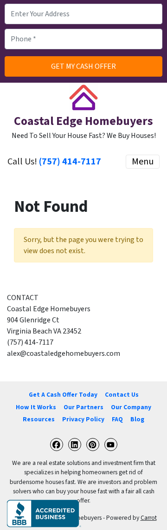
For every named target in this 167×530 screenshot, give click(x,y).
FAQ (117, 419)
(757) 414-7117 (70, 161)
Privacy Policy (83, 419)
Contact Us (122, 394)
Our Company (131, 407)
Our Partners (83, 407)
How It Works (36, 407)
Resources (39, 419)
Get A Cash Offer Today (63, 394)
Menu (143, 161)
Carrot (149, 517)
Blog (137, 419)
